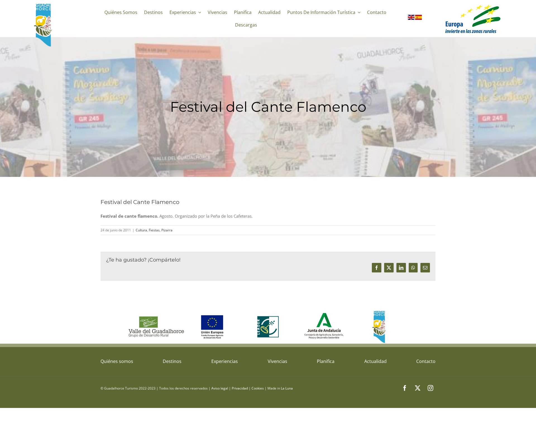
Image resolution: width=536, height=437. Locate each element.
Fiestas (154, 230)
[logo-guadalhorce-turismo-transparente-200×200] (43, 5)
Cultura (141, 230)
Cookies (258, 388)
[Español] (418, 18)
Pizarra (167, 230)
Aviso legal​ (219, 388)
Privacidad (240, 388)
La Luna (287, 388)
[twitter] (418, 388)
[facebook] (405, 388)
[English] (411, 18)
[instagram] (430, 388)
